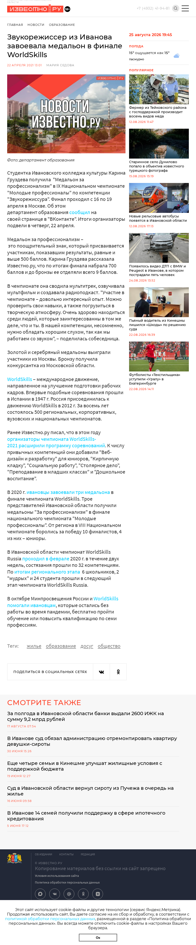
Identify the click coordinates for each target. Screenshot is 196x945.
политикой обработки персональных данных (50, 919)
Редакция (88, 854)
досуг (87, 645)
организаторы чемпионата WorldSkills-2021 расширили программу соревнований (56, 442)
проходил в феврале (45, 558)
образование (61, 645)
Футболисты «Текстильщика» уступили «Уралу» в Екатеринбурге (154, 379)
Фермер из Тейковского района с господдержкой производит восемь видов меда (157, 111)
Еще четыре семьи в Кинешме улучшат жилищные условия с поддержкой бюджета (84, 766)
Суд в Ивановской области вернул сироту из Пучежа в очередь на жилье (90, 791)
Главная (15, 25)
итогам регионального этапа (47, 571)
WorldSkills (19, 379)
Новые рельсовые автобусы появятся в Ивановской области (158, 218)
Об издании (43, 854)
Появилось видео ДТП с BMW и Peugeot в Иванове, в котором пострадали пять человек (157, 270)
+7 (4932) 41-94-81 (153, 8)
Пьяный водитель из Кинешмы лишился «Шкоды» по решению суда (157, 324)
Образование (62, 25)
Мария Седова (60, 65)
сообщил (79, 212)
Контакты (66, 854)
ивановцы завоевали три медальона (68, 492)
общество (109, 645)
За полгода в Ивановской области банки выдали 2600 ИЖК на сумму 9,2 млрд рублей (85, 716)
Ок (98, 937)
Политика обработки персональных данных (67, 882)
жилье (34, 645)
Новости (35, 25)
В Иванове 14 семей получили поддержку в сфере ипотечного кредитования (86, 816)
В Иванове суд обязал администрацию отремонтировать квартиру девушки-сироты (92, 741)
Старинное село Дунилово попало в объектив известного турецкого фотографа (156, 166)
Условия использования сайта (57, 875)
